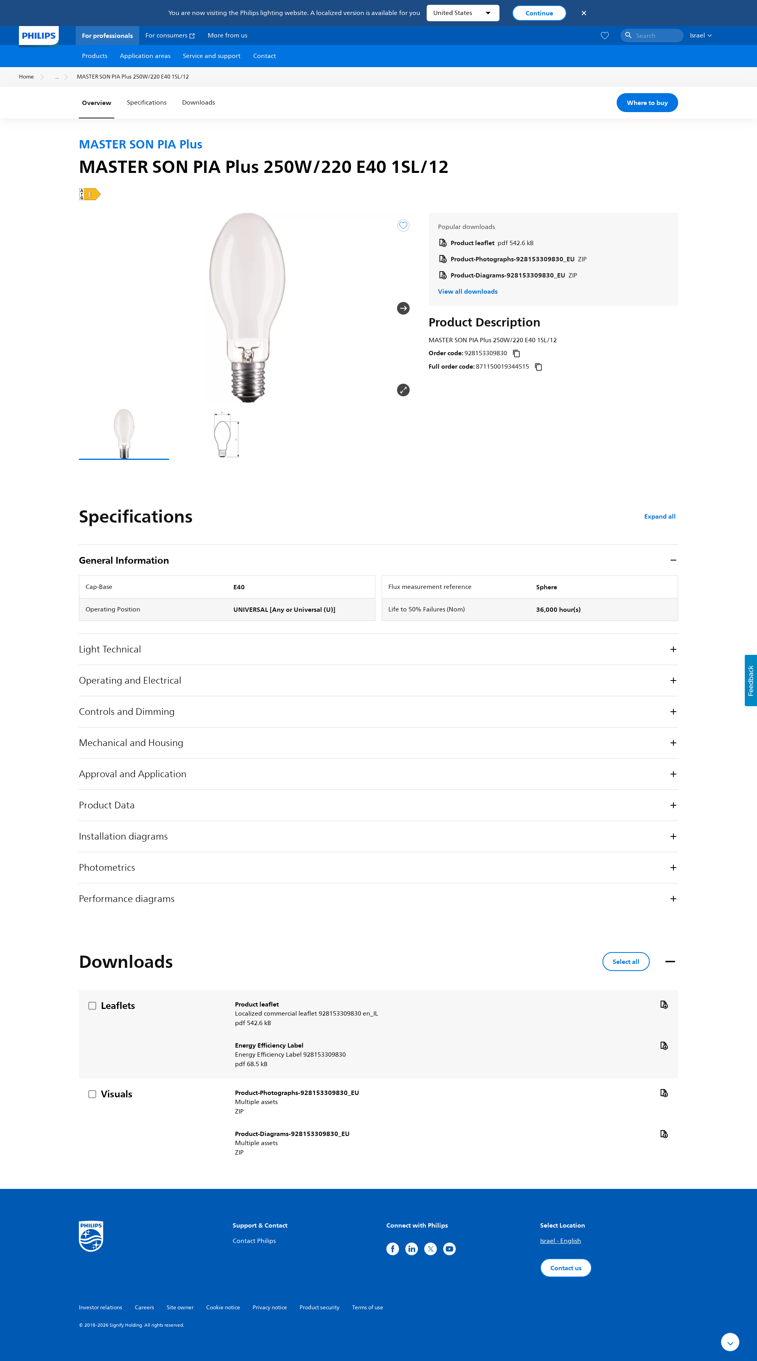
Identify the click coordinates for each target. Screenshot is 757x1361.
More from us (227, 35)
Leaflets (118, 1005)
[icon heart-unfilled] (605, 36)
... (57, 76)
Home (26, 76)
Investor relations (100, 1307)
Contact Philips (254, 1241)
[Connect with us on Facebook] (392, 1249)
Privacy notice (270, 1307)
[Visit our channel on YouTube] (449, 1249)
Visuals (116, 1094)
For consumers (167, 35)
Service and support (212, 56)
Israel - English (560, 1241)
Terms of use (367, 1307)
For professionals (107, 35)
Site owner (180, 1307)
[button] (91, 308)
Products (94, 56)
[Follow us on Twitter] (430, 1249)
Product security (319, 1307)
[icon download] (664, 1004)
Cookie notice (223, 1307)
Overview (96, 102)
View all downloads (468, 291)
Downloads (198, 102)
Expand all (660, 516)
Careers (144, 1307)
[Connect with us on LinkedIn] (411, 1249)
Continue (539, 13)
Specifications (146, 102)
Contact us (566, 1267)
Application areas (145, 56)
